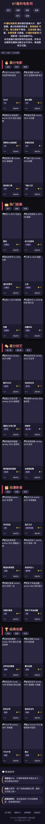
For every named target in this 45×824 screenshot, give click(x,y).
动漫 (27, 16)
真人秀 (9, 350)
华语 (8, 633)
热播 (18, 10)
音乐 (28, 350)
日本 (25, 633)
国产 (8, 209)
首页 (8, 10)
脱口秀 (19, 350)
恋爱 (16, 492)
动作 (8, 67)
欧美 (16, 633)
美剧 (16, 209)
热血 (8, 492)
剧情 (25, 67)
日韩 (25, 209)
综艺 (18, 16)
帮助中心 (17, 812)
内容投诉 (37, 812)
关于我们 (8, 812)
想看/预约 (16, 108)
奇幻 (25, 492)
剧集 (36, 10)
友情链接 (27, 812)
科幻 (16, 67)
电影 (27, 10)
